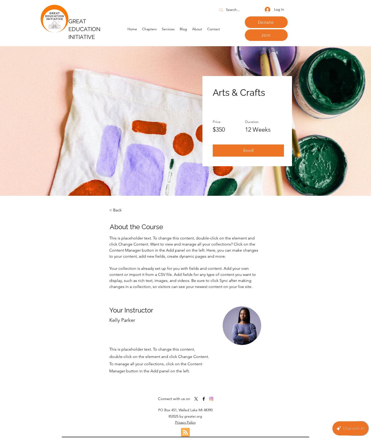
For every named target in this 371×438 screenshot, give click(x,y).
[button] (248, 150)
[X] (196, 398)
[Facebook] (203, 398)
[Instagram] (211, 398)
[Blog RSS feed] (185, 432)
